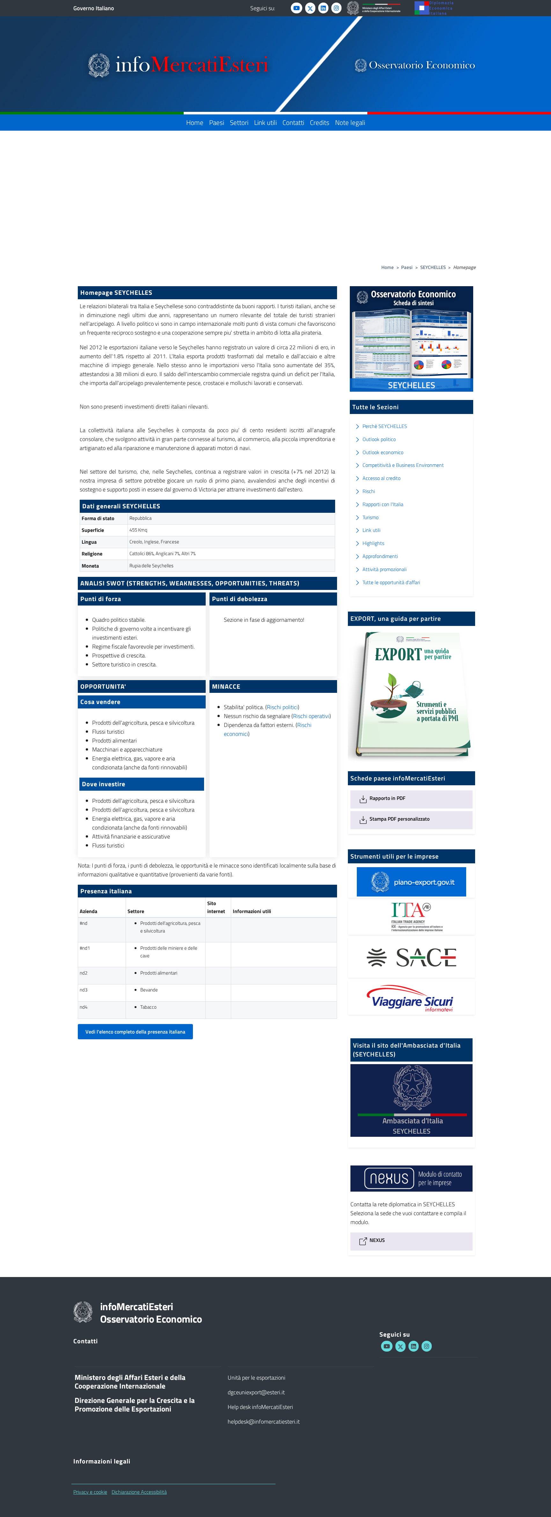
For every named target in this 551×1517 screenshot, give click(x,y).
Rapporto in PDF (386, 798)
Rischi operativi (311, 716)
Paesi (216, 122)
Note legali (350, 122)
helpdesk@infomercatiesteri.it (264, 1421)
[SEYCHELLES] (411, 1140)
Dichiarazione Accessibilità (139, 1492)
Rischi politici (282, 707)
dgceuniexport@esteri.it (256, 1392)
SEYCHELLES (433, 267)
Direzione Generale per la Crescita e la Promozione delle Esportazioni (135, 1404)
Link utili (265, 122)
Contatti (293, 122)
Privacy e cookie (90, 1492)
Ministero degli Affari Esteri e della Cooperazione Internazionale (130, 1381)
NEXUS (376, 1240)
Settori (239, 122)
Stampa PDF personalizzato (399, 819)
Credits (319, 122)
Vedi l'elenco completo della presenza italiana (135, 1031)
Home (194, 122)
